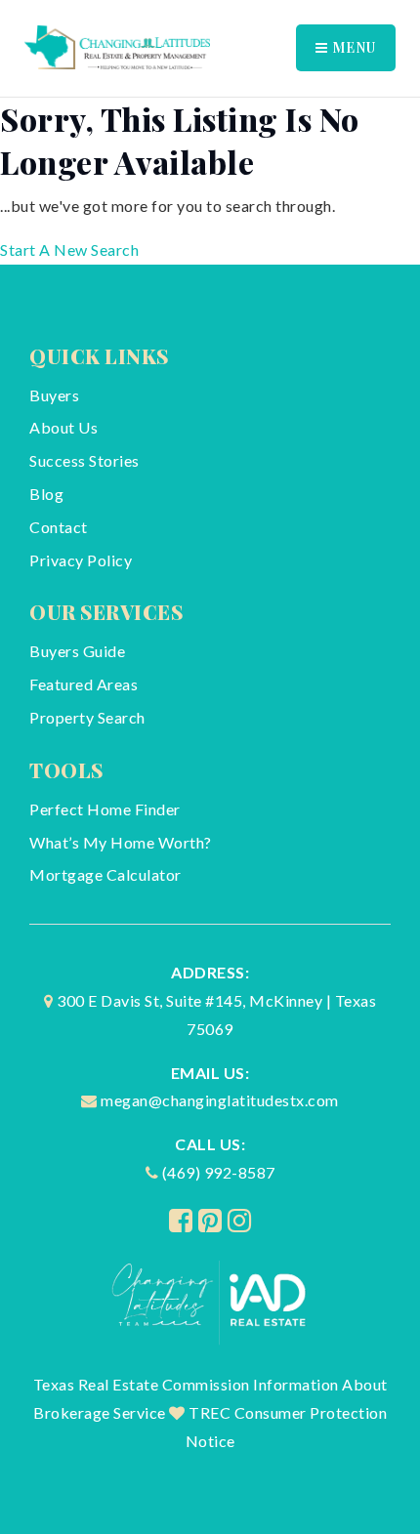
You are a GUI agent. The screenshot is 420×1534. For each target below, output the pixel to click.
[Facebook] (181, 1220)
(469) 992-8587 (218, 1172)
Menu (352, 47)
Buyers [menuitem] (54, 395)
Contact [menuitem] (58, 527)
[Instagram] (240, 1220)
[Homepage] (210, 1300)
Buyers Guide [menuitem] (77, 651)
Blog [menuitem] (46, 493)
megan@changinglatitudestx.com (220, 1100)
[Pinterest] (210, 1220)
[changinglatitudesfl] (117, 45)
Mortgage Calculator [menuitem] (105, 874)
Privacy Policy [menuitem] (80, 560)
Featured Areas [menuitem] (83, 684)
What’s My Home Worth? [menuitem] (120, 842)
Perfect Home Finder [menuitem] (105, 809)
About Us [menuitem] (63, 427)
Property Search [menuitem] (87, 717)
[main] (210, 181)
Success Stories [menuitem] (84, 460)
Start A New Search (69, 249)
